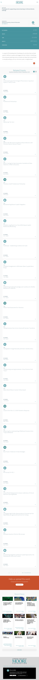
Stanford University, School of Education (11, 22)
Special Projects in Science (9, 629)
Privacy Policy (26, 666)
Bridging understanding (6, 637)
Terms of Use (21, 666)
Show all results (28, 572)
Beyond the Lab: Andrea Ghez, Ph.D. (19, 637)
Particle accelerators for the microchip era (19, 620)
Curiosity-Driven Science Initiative (7, 611)
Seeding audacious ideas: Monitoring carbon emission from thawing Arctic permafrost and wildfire (31, 621)
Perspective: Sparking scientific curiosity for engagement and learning (7, 603)
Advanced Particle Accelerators (19, 627)
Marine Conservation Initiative (7, 644)
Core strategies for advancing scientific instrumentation (19, 603)
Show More (19, 649)
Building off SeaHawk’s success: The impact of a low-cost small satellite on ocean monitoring (31, 604)
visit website (4, 23)
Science (17, 611)
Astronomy (5, 628)
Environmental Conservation (8, 643)
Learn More (19, 584)
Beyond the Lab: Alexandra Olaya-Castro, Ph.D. (30, 638)
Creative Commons (32, 666)
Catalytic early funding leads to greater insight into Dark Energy (7, 620)
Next (22, 572)
